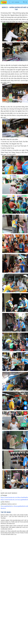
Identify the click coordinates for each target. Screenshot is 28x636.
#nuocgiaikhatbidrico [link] (7, 506)
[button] (26, 2)
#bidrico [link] (3, 508)
